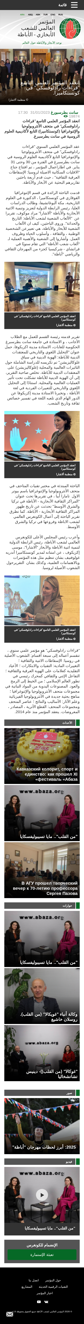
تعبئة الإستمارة (42, 1254)
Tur (45, 14)
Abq (30, 14)
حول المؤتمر (53, 1280)
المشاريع (27, 1286)
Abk (38, 14)
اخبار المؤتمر (45, 1293)
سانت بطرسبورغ (64, 112)
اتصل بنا (34, 1280)
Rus (60, 14)
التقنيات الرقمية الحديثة (53, 1286)
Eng (53, 14)
